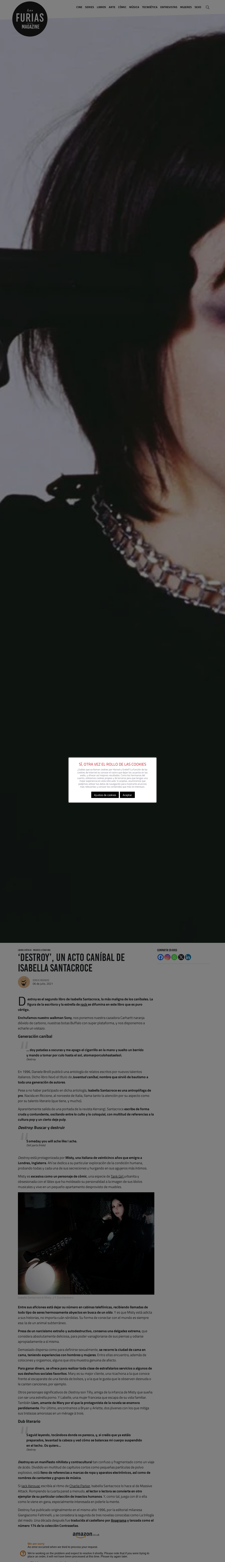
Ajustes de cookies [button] (105, 795)
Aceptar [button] (127, 795)
